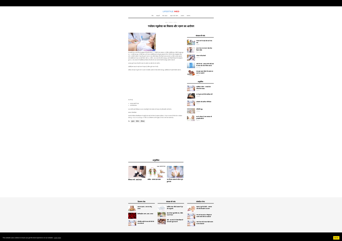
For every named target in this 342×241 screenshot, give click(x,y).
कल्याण (188, 15)
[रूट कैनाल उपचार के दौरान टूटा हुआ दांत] (176, 172)
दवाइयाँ (158, 15)
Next (186, 170)
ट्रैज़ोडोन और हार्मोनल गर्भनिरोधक (203, 101)
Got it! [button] (336, 238)
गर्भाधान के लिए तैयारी (201, 55)
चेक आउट (164, 15)
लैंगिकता (142, 121)
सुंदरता (132, 121)
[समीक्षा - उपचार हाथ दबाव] (156, 172)
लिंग (153, 15)
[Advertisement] (155, 84)
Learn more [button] (57, 238)
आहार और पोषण (174, 15)
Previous (125, 170)
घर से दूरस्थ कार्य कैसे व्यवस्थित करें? (204, 94)
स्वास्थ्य (170, 22)
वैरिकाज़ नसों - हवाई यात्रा (135, 180)
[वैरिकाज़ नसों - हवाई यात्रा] (137, 172)
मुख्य (166, 22)
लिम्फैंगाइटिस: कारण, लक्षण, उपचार (145, 214)
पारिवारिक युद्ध (199, 109)
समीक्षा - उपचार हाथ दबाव (154, 179)
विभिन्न (137, 121)
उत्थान (182, 15)
